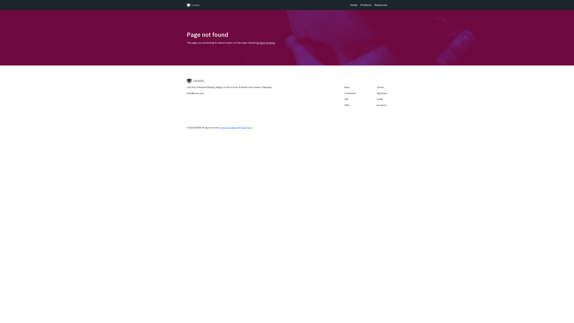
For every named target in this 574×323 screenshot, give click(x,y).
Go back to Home (265, 42)
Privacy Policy (245, 127)
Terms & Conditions (229, 127)
